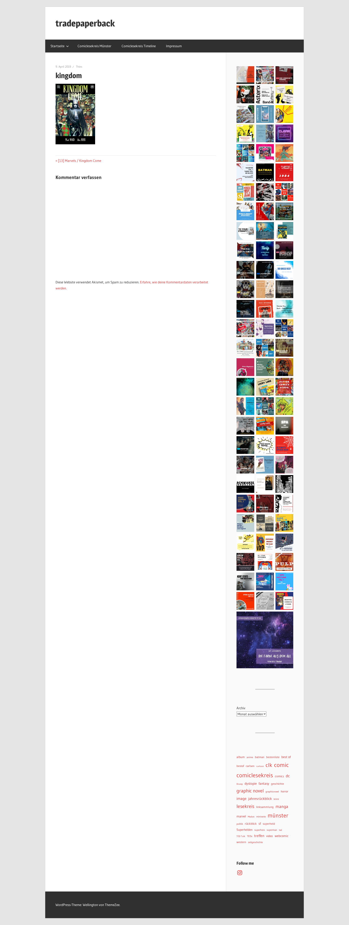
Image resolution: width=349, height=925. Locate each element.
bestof (240, 766)
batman (259, 757)
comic (281, 765)
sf (260, 823)
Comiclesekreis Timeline (139, 46)
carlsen (250, 766)
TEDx (249, 836)
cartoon (260, 766)
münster (278, 815)
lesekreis (245, 806)
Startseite (57, 46)
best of (286, 757)
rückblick (251, 823)
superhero (259, 829)
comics (279, 776)
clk (269, 765)
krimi (276, 798)
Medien (251, 816)
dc (288, 775)
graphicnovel (272, 791)
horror (284, 791)
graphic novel (250, 791)
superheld (269, 823)
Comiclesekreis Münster (94, 46)
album (241, 757)
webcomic (281, 836)
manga (281, 806)
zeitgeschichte (255, 842)
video (269, 836)
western (241, 842)
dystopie (251, 783)
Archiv (241, 708)
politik (240, 823)
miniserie (261, 816)
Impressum (174, 46)
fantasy (264, 783)
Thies (79, 66)
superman (272, 829)
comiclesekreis (255, 775)
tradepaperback (85, 23)
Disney (240, 784)
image (241, 798)
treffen (259, 835)
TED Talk (241, 836)
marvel (241, 816)
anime (250, 757)
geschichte (277, 784)
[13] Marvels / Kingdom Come (79, 160)
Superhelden (244, 830)
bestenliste (273, 757)
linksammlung (265, 807)
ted (280, 830)
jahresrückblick (260, 798)
